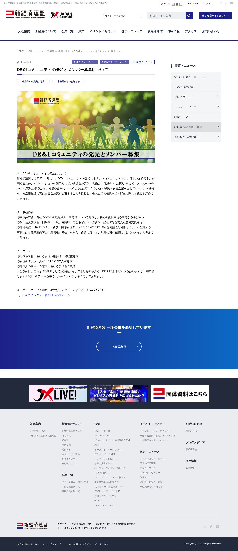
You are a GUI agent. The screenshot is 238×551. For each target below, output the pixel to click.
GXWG (97, 500)
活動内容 (66, 449)
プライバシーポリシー (28, 544)
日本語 (210, 3)
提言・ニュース (132, 31)
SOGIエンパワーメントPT (107, 491)
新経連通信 (155, 31)
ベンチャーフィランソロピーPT (110, 468)
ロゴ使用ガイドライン (80, 544)
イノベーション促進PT (105, 459)
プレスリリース (184, 96)
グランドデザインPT (104, 454)
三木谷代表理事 (184, 86)
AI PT (97, 445)
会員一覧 (67, 31)
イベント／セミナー (103, 31)
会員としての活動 (71, 454)
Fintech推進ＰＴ (102, 473)
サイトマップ (54, 544)
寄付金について (70, 463)
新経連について (45, 31)
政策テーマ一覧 (102, 431)
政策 (81, 31)
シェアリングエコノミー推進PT (110, 477)
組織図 (65, 440)
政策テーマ (145, 477)
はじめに (66, 435)
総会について (68, 459)
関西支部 (66, 445)
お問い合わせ (211, 31)
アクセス (191, 31)
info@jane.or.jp (98, 528)
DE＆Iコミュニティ (142, 62)
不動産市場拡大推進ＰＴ (106, 482)
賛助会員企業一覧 (71, 491)
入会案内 (24, 31)
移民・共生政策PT (103, 463)
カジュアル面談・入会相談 (43, 435)
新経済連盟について (72, 431)
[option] (58, 393)
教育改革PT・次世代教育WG (108, 486)
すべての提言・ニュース (189, 76)
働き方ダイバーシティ (115, 62)
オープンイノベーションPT (108, 449)
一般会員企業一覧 (71, 486)
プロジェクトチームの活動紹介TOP (112, 440)
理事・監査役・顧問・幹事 (75, 482)
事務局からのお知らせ (68, 81)
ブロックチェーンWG (105, 496)
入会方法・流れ (37, 431)
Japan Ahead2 (101, 435)
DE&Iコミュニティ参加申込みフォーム (46, 295)
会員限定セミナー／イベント (154, 440)
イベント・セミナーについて (154, 431)
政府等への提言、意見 (33, 81)
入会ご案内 (119, 346)
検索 (189, 15)
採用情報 (174, 31)
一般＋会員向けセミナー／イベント (158, 435)
